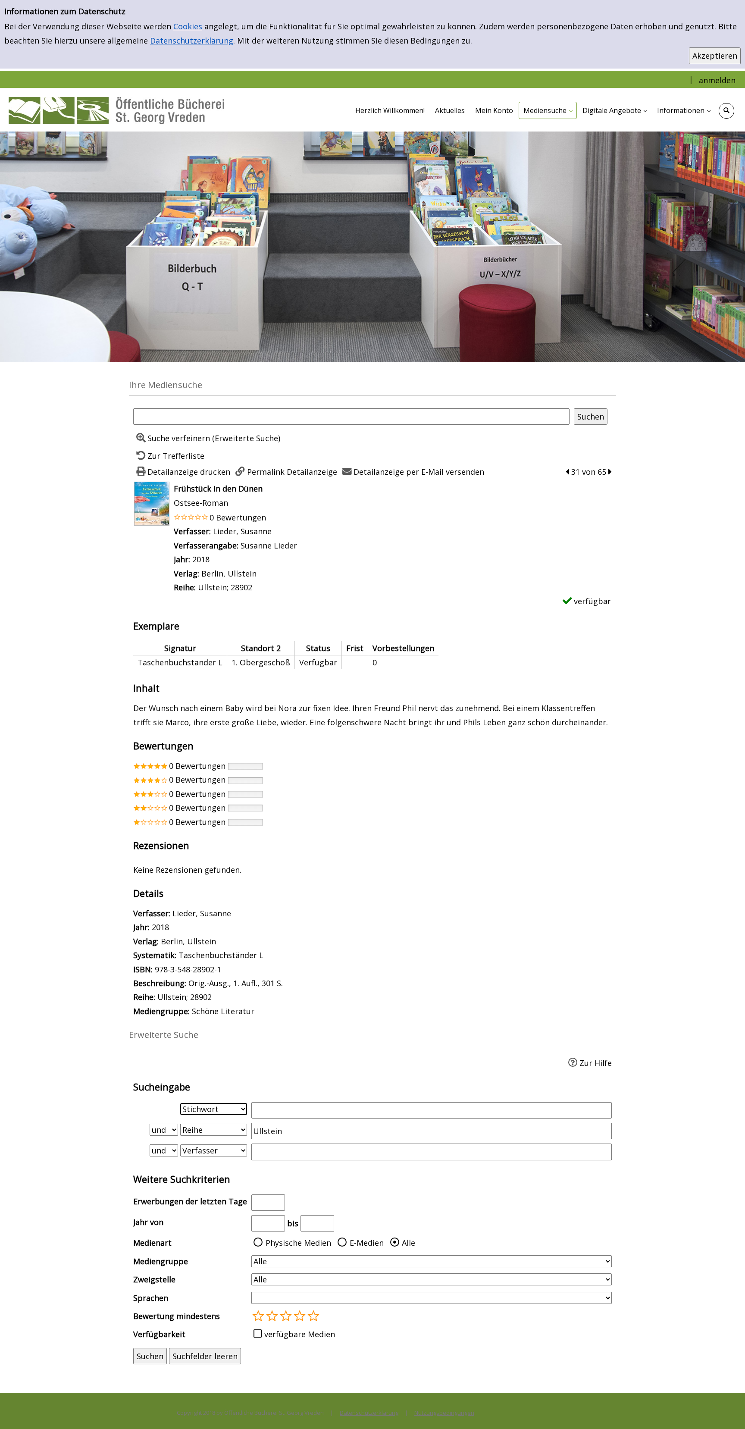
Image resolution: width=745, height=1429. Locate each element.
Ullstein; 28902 (225, 587)
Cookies (187, 26)
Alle (408, 1243)
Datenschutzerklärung (191, 40)
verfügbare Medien (299, 1334)
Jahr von (148, 1222)
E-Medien (367, 1243)
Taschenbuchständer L (220, 955)
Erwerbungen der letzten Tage (190, 1201)
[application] (548, 110)
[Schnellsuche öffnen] (726, 111)
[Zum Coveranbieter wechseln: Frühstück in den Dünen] (151, 503)
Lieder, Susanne (242, 531)
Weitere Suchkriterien (181, 1179)
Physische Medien (298, 1243)
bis (292, 1223)
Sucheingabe (161, 1087)
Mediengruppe (160, 1261)
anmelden (717, 80)
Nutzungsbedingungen (444, 1412)
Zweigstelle (154, 1279)
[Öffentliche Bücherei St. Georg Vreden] (116, 110)
